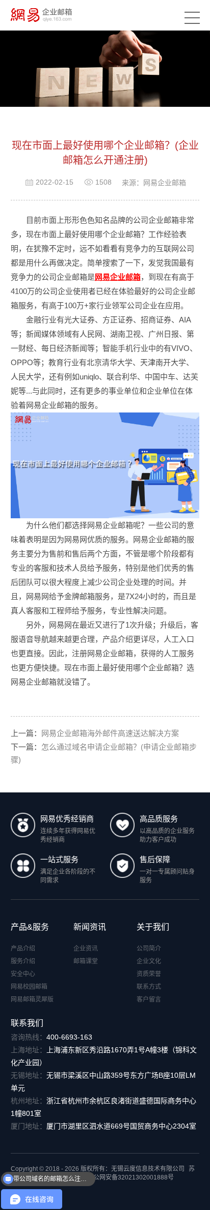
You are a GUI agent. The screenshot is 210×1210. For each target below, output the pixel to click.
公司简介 (149, 948)
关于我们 (153, 927)
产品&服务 (30, 927)
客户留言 (149, 999)
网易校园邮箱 (29, 986)
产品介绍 (23, 948)
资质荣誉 (149, 974)
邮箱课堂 (85, 961)
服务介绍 (23, 961)
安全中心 (23, 974)
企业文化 (149, 961)
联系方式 (149, 986)
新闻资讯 (89, 927)
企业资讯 (85, 948)
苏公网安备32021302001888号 (130, 1177)
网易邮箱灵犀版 (32, 999)
